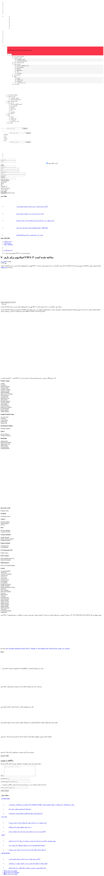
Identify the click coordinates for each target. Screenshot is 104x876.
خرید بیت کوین (8, 241)
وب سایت (3, 787)
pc (36, 648)
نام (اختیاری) (4, 778)
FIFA (23, 648)
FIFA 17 (28, 648)
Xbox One (51, 648)
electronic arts (18, 648)
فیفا (56, 648)
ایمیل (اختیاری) (5, 781)
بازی (63, 648)
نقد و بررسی (4, 816)
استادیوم (67, 648)
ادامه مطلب (4, 267)
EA (7, 648)
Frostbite (33, 648)
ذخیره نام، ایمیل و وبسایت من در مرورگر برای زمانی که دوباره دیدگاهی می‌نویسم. (25, 784)
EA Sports (11, 648)
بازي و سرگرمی (8, 250)
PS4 (39, 648)
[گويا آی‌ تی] (20, 97)
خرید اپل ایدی (7, 243)
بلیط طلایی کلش (8, 244)
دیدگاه (2, 775)
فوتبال (59, 648)
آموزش (3, 834)
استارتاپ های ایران (5, 798)
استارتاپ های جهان (5, 853)
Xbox (46, 648)
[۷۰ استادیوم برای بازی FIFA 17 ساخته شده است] (31, 299)
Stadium (43, 648)
